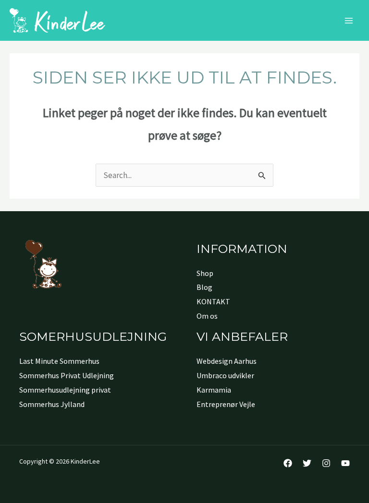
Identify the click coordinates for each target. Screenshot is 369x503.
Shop (205, 273)
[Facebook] (287, 463)
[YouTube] (345, 463)
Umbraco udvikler (225, 375)
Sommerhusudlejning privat (65, 390)
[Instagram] (326, 463)
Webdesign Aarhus (227, 361)
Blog (204, 287)
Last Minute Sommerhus (59, 361)
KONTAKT (213, 301)
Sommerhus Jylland (52, 404)
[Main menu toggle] (348, 20)
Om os (207, 316)
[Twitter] (307, 463)
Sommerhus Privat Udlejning (66, 375)
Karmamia (214, 390)
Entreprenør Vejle (226, 404)
